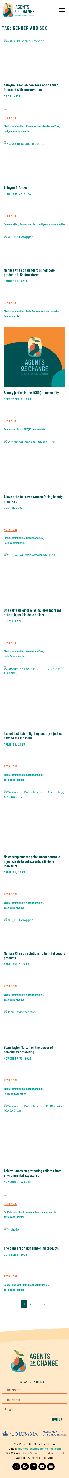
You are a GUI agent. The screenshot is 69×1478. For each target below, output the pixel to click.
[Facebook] (25, 1466)
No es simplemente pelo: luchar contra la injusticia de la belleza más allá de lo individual (32, 861)
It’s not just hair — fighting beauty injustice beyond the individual (33, 735)
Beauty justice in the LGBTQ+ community (31, 392)
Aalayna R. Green (15, 187)
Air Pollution (10, 1212)
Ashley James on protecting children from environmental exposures (32, 1173)
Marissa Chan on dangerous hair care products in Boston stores (29, 272)
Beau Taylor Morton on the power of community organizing (28, 1049)
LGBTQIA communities (34, 429)
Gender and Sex (50, 126)
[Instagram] (16, 1466)
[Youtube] (42, 1466)
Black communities (14, 126)
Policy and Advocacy (15, 1093)
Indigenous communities (17, 131)
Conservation (33, 126)
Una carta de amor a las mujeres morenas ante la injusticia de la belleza (32, 612)
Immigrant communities (35, 1284)
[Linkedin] (33, 1466)
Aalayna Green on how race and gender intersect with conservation (31, 87)
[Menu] (62, 10)
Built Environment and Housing (42, 311)
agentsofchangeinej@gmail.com (39, 1448)
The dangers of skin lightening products (31, 1248)
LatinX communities (14, 542)
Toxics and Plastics (14, 779)
